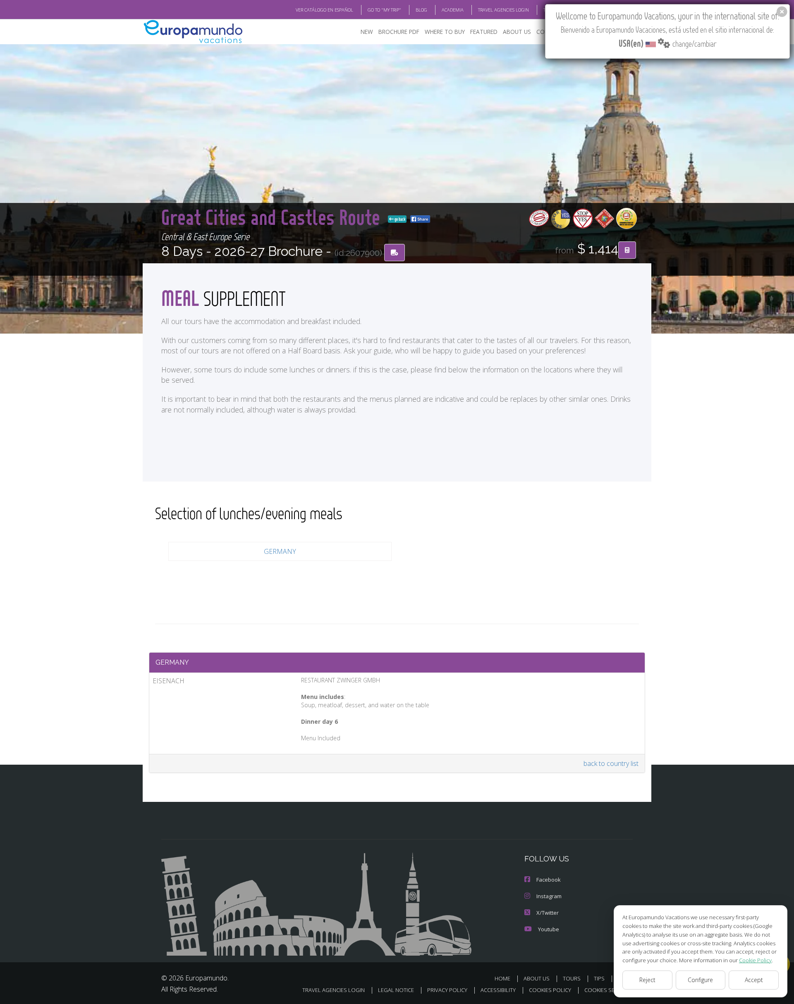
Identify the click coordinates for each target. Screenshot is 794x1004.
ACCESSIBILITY (498, 990)
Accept (754, 980)
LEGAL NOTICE (396, 990)
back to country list (611, 763)
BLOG (421, 10)
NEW (367, 32)
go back (399, 219)
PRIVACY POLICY (447, 990)
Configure (700, 980)
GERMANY (280, 551)
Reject (647, 980)
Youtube (548, 929)
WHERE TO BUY (445, 32)
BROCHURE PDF (398, 32)
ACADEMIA (453, 10)
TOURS (572, 978)
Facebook (548, 879)
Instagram (549, 896)
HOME (502, 978)
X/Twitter (547, 912)
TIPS (599, 978)
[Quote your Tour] (627, 250)
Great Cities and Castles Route (273, 216)
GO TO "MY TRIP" (384, 10)
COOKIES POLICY (550, 990)
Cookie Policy (755, 960)
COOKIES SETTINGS (608, 990)
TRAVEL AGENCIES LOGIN (503, 10)
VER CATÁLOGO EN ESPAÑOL (324, 10)
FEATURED (483, 32)
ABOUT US (517, 32)
